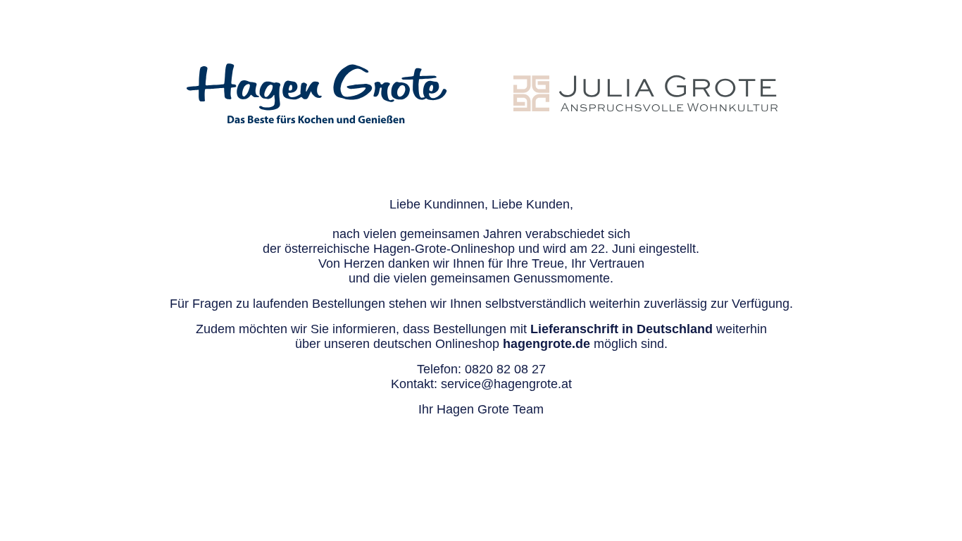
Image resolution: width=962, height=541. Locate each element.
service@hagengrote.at (506, 384)
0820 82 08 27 (505, 369)
